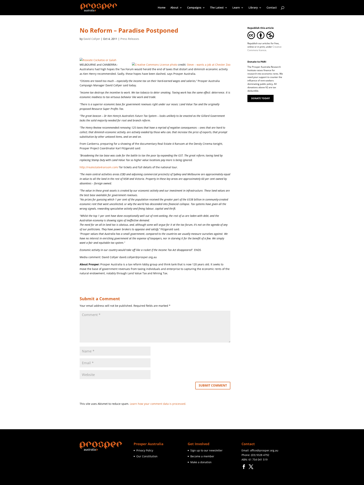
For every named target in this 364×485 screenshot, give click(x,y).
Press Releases (129, 39)
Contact (272, 7)
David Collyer (91, 39)
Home (162, 7)
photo (173, 64)
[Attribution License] (150, 64)
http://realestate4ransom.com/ (99, 167)
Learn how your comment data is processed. (158, 404)
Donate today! (260, 98)
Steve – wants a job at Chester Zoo (208, 64)
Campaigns (194, 7)
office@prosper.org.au (264, 450)
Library (253, 7)
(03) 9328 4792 (260, 455)
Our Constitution (147, 456)
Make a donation (201, 462)
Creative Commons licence (264, 48)
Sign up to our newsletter (206, 450)
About (174, 7)
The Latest (217, 7)
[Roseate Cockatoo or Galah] (98, 60)
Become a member (202, 456)
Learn (236, 7)
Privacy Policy (144, 450)
